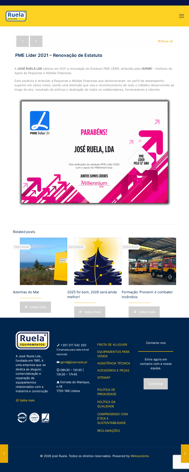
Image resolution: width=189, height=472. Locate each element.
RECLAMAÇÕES (108, 430)
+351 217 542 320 (73, 345)
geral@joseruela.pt (73, 362)
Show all (167, 41)
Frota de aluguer (112, 344)
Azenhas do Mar (26, 292)
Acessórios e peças (113, 370)
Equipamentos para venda (113, 354)
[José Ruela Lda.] (16, 16)
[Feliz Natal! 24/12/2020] (4, 453)
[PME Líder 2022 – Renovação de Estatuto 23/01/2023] (185, 453)
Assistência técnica (113, 363)
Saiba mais (27, 400)
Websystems (140, 456)
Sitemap (103, 377)
